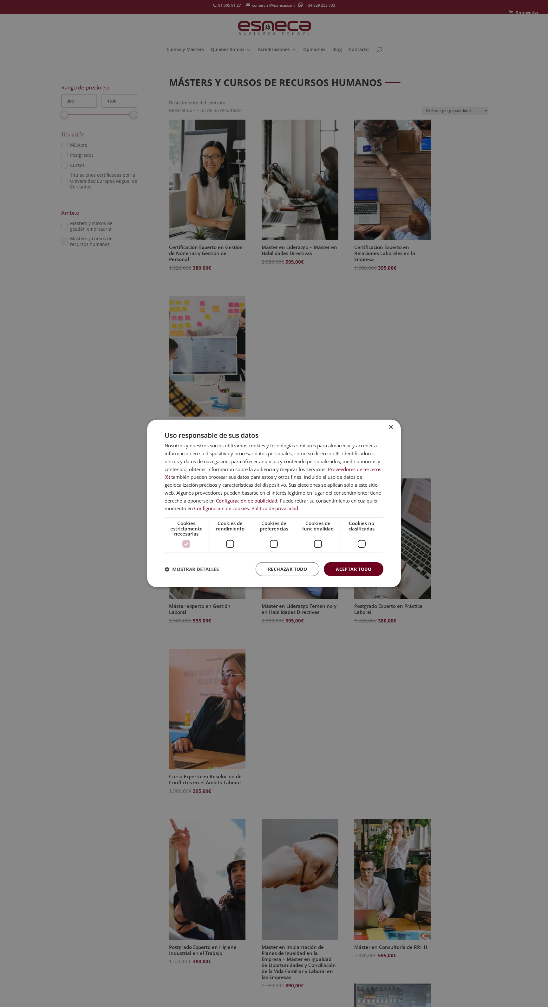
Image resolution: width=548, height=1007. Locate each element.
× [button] (390, 427)
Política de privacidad (274, 508)
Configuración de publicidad (246, 500)
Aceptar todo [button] (353, 569)
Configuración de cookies (221, 508)
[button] (192, 569)
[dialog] (274, 503)
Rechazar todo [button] (287, 569)
